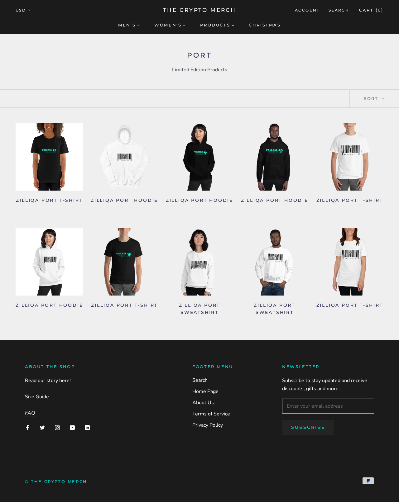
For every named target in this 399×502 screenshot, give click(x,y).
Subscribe (308, 427)
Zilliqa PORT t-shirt (349, 200)
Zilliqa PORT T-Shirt (49, 200)
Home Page (205, 391)
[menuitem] (129, 24)
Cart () (371, 9)
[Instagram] (57, 427)
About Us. (203, 402)
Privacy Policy (207, 425)
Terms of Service (211, 413)
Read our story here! (48, 380)
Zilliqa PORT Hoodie (124, 200)
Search (339, 10)
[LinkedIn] (87, 427)
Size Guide (37, 396)
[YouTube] (72, 427)
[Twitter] (42, 427)
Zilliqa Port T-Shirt (124, 305)
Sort (372, 98)
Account (307, 10)
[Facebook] (27, 427)
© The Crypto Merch (56, 481)
